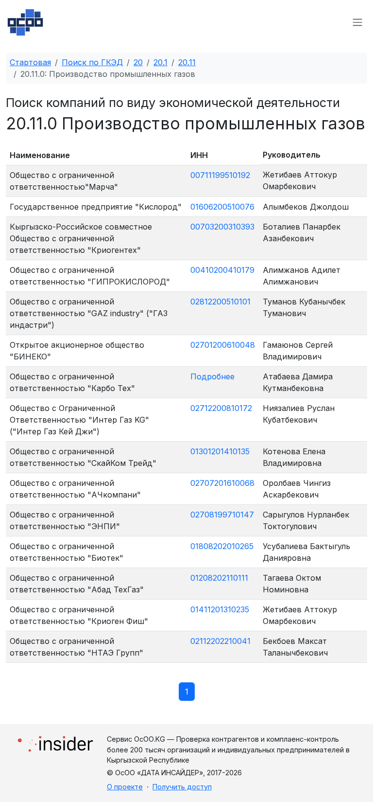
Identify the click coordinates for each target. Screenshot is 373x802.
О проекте (125, 787)
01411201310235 (219, 609)
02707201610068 (222, 483)
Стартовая (30, 62)
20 (138, 62)
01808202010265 (222, 546)
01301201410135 (220, 451)
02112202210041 (220, 641)
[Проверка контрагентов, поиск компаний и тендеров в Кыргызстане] (25, 22)
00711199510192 (220, 175)
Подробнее (212, 376)
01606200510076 (222, 207)
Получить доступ (182, 787)
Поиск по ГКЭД (92, 62)
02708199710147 (222, 514)
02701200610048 (222, 345)
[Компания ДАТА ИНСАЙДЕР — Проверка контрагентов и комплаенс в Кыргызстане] (55, 741)
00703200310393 (222, 227)
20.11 (187, 62)
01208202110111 (219, 578)
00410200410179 (222, 270)
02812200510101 (220, 301)
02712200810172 (221, 408)
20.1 (160, 62)
